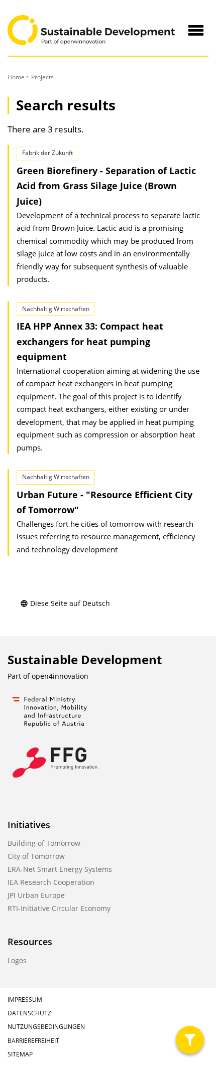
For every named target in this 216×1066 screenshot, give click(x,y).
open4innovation (60, 676)
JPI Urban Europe (36, 895)
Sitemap (20, 1054)
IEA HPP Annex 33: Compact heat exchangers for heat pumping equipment (90, 341)
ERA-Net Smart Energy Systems (60, 869)
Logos (17, 960)
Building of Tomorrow (44, 843)
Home (16, 77)
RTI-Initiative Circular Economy (59, 908)
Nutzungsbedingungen (46, 1026)
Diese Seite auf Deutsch (70, 603)
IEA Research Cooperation (51, 882)
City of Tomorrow (36, 856)
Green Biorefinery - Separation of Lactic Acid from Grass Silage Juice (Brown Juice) (106, 186)
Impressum (25, 999)
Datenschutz (29, 1013)
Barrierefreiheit (33, 1040)
